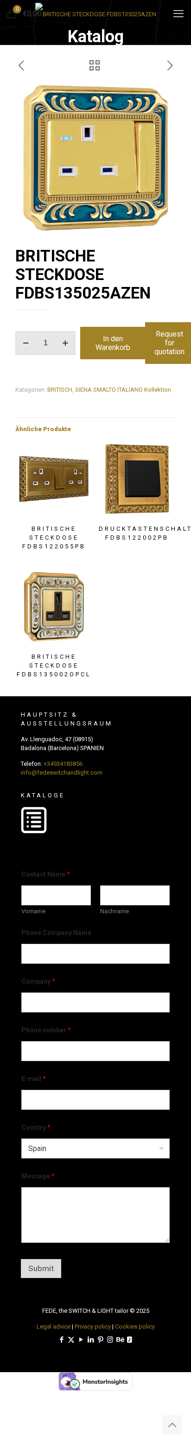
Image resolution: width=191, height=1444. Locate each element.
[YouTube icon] (80, 1340)
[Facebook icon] (61, 1340)
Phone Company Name (56, 932)
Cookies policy (135, 1326)
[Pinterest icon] (100, 1340)
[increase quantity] (65, 343)
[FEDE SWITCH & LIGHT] (95, 13)
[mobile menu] (178, 14)
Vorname (33, 911)
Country (36, 1127)
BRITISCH (59, 389)
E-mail (33, 1078)
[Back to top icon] (172, 1425)
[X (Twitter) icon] (71, 1340)
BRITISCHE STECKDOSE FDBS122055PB (54, 537)
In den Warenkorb (113, 343)
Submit (41, 1268)
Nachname (114, 911)
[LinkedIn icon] (90, 1340)
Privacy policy (93, 1326)
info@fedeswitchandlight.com (61, 772)
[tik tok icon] (129, 1340)
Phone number (46, 1030)
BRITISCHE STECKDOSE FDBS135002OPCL (54, 665)
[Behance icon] (119, 1340)
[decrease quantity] (26, 343)
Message (38, 1176)
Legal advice (53, 1326)
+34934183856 (63, 763)
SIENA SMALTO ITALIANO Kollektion (123, 389)
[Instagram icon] (110, 1340)
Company (38, 981)
